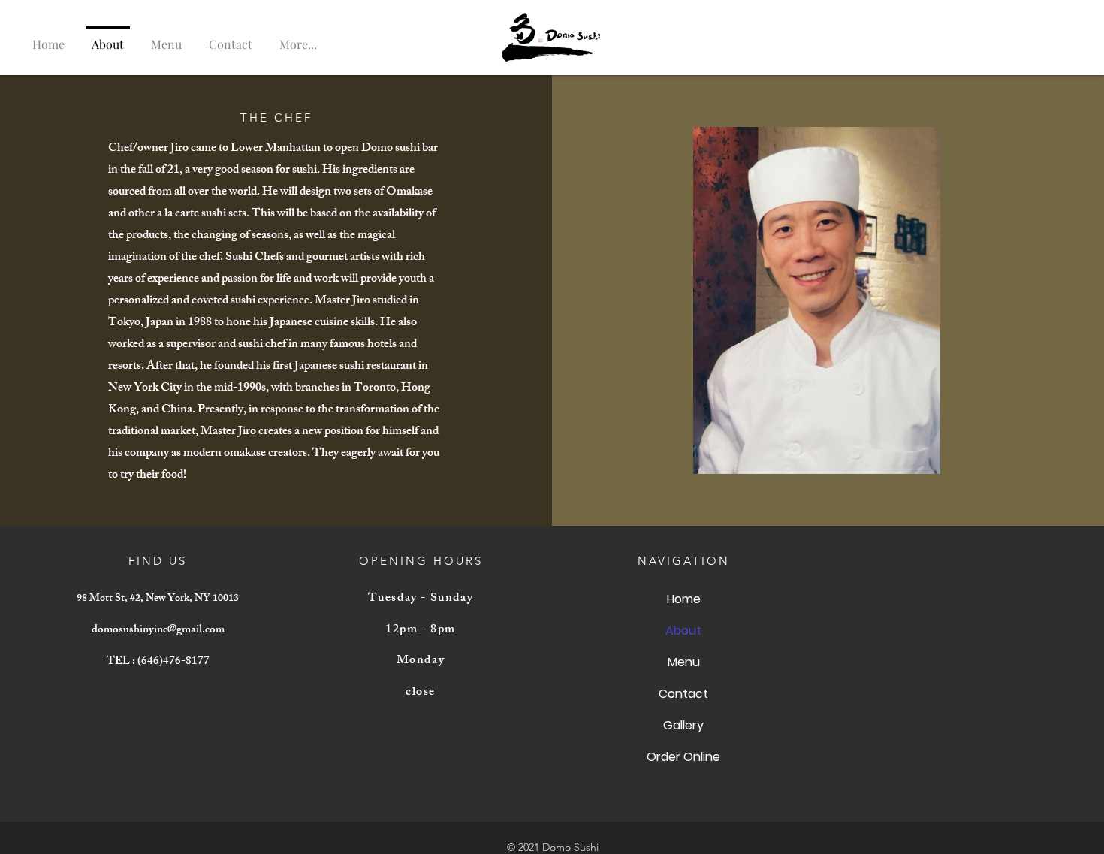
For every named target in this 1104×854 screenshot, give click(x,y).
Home (684, 599)
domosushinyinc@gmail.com (158, 630)
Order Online (683, 756)
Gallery (683, 725)
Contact (683, 693)
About (683, 630)
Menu (684, 662)
